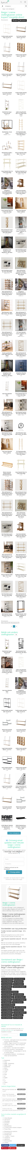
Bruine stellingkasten (18, 1010)
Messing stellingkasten (7, 984)
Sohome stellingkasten (18, 1002)
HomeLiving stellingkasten (7, 1007)
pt (4, 1076)
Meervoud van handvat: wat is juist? (13, 1090)
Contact (6, 1142)
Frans (5, 1062)
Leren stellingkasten (6, 989)
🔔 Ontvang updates (14, 872)
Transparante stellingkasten (8, 1004)
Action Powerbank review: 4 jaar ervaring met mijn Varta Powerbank (13, 1099)
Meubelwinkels (8, 1126)
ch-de (5, 1071)
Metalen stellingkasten (20, 1007)
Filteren (16, 20)
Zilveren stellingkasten (7, 1017)
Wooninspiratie (8, 1141)
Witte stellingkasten (18, 981)
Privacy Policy (7, 1129)
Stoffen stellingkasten (6, 986)
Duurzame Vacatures (9, 1049)
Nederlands (7, 1060)
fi (4, 1079)
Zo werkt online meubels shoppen (13, 1127)
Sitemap (6, 1124)
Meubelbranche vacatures (10, 1131)
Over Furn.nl (7, 1119)
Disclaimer (6, 1123)
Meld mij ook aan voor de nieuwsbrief (11, 868)
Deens (5, 1082)
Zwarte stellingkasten (19, 979)
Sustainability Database (10, 1054)
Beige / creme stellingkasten (19, 999)
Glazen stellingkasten (6, 994)
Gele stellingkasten (18, 1017)
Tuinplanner (7, 1137)
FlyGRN (6, 1043)
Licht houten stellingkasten (20, 1012)
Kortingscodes (7, 1134)
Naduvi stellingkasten (20, 997)
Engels (5, 1077)
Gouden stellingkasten (18, 994)
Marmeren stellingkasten (7, 979)
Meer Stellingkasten (14, 833)
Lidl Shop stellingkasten (7, 981)
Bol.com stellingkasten (7, 1010)
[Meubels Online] (2, 6)
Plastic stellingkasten (18, 1015)
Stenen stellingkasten (18, 984)
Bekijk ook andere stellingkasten (9, 633)
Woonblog (6, 1121)
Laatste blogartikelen (8, 1086)
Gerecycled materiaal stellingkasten (10, 992)
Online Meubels (8, 1118)
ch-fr (5, 1073)
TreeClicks (6, 1040)
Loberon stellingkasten (7, 1012)
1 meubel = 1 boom (9, 1136)
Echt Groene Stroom (9, 1044)
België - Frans (7, 1065)
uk (4, 1080)
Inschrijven (23, 1034)
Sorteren (23, 20)
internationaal (19, 1049)
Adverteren (7, 1139)
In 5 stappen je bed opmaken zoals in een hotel (13, 1104)
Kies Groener (7, 1048)
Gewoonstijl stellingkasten (7, 997)
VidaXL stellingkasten (6, 999)
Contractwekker (8, 1051)
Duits (5, 1074)
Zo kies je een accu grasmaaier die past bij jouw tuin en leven (13, 1109)
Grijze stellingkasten (6, 1002)
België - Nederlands (9, 1063)
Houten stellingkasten (7, 1015)
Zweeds (6, 1069)
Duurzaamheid (8, 1133)
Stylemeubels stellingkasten (19, 986)
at (4, 1084)
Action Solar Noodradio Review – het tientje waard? (13, 1095)
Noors (5, 1068)
